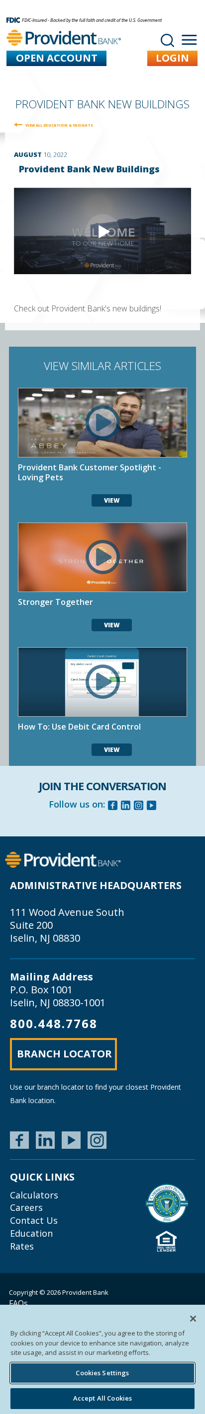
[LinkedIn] (45, 1140)
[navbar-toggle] (189, 40)
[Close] (193, 1319)
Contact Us (34, 1220)
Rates (22, 1246)
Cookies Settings (102, 1372)
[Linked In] (126, 807)
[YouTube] (71, 1140)
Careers (26, 1207)
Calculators (34, 1195)
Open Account (57, 58)
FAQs (18, 1303)
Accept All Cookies (102, 1398)
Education (31, 1233)
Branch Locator (64, 1053)
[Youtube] (152, 807)
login (172, 58)
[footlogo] (63, 859)
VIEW (111, 500)
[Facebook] (113, 807)
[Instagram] (139, 807)
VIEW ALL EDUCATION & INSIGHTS (59, 125)
